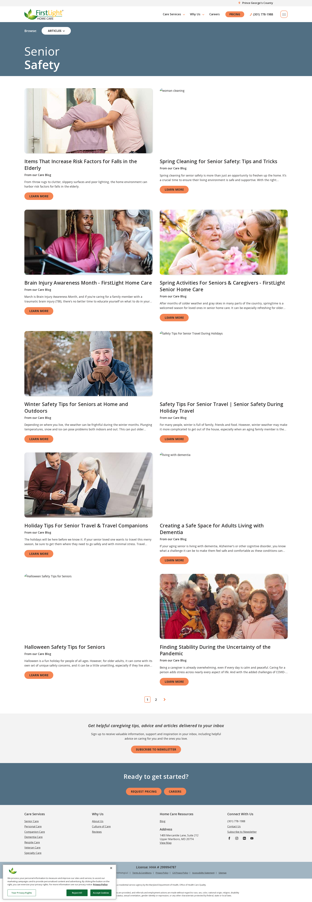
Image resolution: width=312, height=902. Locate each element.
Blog (162, 821)
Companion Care (34, 832)
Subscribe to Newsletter (156, 749)
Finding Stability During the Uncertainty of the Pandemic (215, 650)
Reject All (77, 892)
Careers (214, 14)
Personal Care (33, 826)
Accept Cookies (101, 892)
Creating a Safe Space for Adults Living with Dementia (212, 529)
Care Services (172, 14)
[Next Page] (165, 699)
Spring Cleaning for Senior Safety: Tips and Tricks (218, 161)
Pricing (234, 14)
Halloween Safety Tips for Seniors (64, 647)
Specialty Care (32, 853)
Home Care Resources (176, 814)
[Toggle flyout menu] (284, 14)
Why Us (195, 14)
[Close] (111, 868)
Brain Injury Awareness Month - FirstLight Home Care (88, 282)
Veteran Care (32, 847)
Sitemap (223, 872)
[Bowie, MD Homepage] (43, 14)
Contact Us (234, 826)
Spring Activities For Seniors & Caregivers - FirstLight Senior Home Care (222, 286)
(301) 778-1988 (263, 14)
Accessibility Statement (203, 872)
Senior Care (31, 821)
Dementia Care (33, 837)
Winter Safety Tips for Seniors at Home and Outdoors (76, 407)
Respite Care (32, 842)
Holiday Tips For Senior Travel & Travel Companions (86, 525)
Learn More (38, 196)
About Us (97, 821)
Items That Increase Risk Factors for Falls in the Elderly (80, 164)
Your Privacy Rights (22, 892)
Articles (54, 31)
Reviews (97, 832)
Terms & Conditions (142, 872)
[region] (59, 881)
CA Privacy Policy (180, 872)
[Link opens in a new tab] (88, 120)
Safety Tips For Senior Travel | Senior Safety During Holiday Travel (221, 407)
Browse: (30, 31)
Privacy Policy (162, 872)
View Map (166, 843)
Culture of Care (101, 826)
